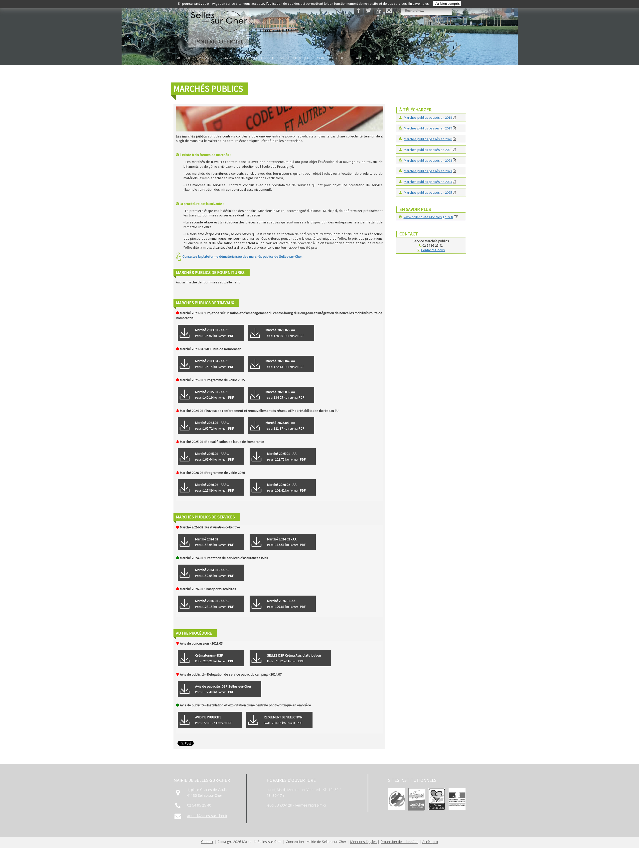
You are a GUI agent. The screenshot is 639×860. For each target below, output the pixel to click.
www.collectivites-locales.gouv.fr (428, 217)
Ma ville (230, 57)
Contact (207, 841)
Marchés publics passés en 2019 (428, 128)
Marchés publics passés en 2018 (428, 117)
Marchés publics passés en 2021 (428, 149)
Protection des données (399, 841)
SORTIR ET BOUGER (332, 57)
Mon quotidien (259, 57)
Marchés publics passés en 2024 (428, 181)
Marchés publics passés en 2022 (428, 160)
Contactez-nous (433, 250)
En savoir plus (418, 3)
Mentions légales (363, 841)
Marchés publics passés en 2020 (428, 139)
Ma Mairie (206, 57)
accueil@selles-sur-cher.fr (207, 815)
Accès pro (430, 841)
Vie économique (295, 57)
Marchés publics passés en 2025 (428, 192)
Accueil (184, 57)
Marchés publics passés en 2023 (428, 171)
